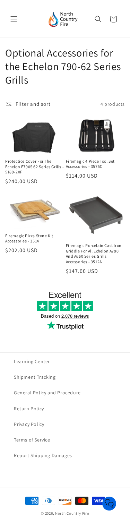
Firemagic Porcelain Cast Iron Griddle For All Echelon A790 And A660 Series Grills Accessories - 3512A (94, 253)
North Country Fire (72, 513)
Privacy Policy (29, 424)
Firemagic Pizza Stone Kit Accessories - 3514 (29, 238)
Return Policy (29, 408)
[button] (13, 19)
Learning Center (32, 361)
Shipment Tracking (34, 377)
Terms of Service (32, 440)
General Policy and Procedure (47, 392)
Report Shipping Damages (43, 455)
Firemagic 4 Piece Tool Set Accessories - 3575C (90, 163)
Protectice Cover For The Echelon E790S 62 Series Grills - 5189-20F (34, 166)
